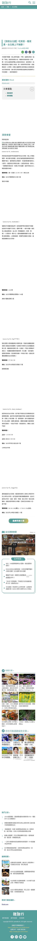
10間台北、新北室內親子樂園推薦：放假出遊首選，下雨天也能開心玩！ (18, 744)
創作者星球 (14, 918)
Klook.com (5, 83)
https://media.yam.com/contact (18, 931)
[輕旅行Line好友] (24, 937)
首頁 (2, 7)
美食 (5, 536)
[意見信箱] (20, 937)
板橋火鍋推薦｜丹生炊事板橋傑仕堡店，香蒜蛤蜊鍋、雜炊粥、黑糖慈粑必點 (19, 836)
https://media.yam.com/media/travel (18, 927)
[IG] (16, 937)
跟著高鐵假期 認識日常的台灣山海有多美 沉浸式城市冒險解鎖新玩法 (19, 824)
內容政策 (21, 918)
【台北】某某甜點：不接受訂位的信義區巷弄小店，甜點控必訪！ (18, 582)
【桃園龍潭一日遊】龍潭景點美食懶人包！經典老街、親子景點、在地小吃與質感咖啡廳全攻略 (19, 830)
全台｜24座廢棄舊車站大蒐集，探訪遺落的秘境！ (19, 564)
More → (32, 532)
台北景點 (14, 7)
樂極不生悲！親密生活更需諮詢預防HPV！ (16, 576)
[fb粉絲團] (12, 937)
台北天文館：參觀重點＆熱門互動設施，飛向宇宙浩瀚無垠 (6, 744)
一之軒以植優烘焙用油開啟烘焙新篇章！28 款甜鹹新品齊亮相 (20, 843)
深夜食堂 (10, 93)
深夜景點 (10, 95)
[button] (33, 545)
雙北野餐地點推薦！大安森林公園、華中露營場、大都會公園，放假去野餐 (29, 744)
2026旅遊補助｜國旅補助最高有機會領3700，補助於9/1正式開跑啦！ (19, 817)
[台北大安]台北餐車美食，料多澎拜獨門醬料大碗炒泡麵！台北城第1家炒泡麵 (19, 570)
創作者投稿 (5, 918)
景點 (8, 7)
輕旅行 (6, 2)
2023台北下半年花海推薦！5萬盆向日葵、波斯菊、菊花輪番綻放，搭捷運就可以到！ (7, 757)
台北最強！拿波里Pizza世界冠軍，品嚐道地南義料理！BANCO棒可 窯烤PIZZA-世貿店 (19, 588)
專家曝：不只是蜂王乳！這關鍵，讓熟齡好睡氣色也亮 (18, 757)
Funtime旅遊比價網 (23, 48)
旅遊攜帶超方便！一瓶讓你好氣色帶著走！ (29, 757)
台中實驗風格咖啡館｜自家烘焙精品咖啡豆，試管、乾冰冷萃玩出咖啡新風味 (18, 849)
